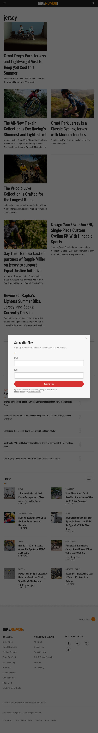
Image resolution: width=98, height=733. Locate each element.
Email (16, 358)
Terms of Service (34, 392)
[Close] (86, 338)
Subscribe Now (49, 384)
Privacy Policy (19, 392)
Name (16, 370)
